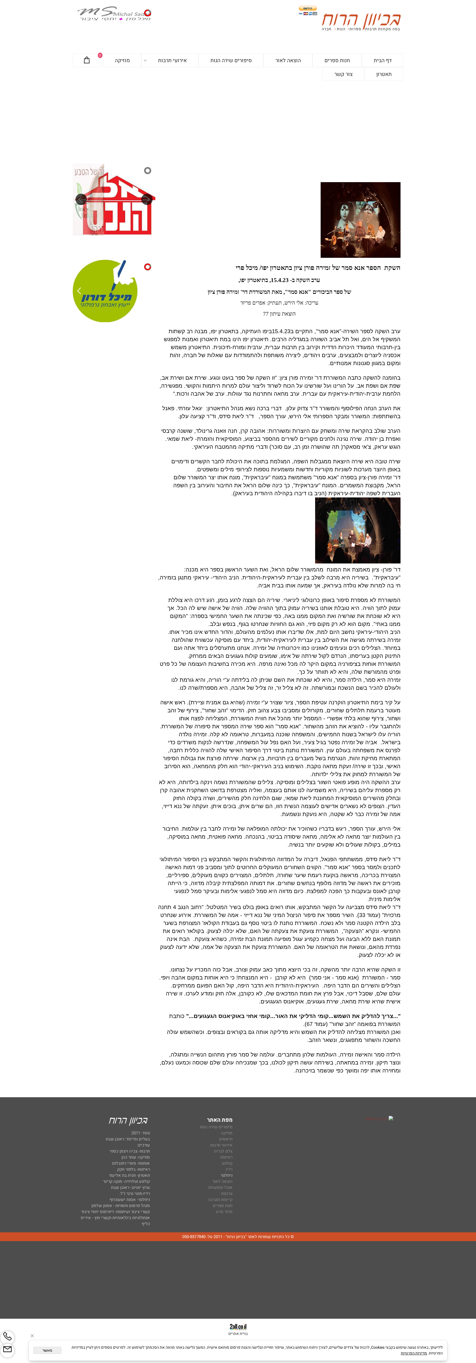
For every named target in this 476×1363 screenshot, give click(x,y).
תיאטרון (225, 1139)
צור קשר (343, 74)
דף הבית (383, 60)
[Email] (7, 1350)
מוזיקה (122, 60)
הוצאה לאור (288, 60)
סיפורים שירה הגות (231, 60)
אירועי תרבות (172, 60)
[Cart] (87, 60)
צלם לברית (223, 1151)
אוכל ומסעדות (220, 1187)
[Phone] (7, 1338)
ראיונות (226, 1157)
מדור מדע (224, 1212)
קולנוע (226, 1163)
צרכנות (226, 1193)
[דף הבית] (361, 23)
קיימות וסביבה (220, 1200)
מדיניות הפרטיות (414, 1353)
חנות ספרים (337, 60)
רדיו (229, 1169)
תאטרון (384, 74)
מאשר (47, 1350)
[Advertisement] (238, 122)
